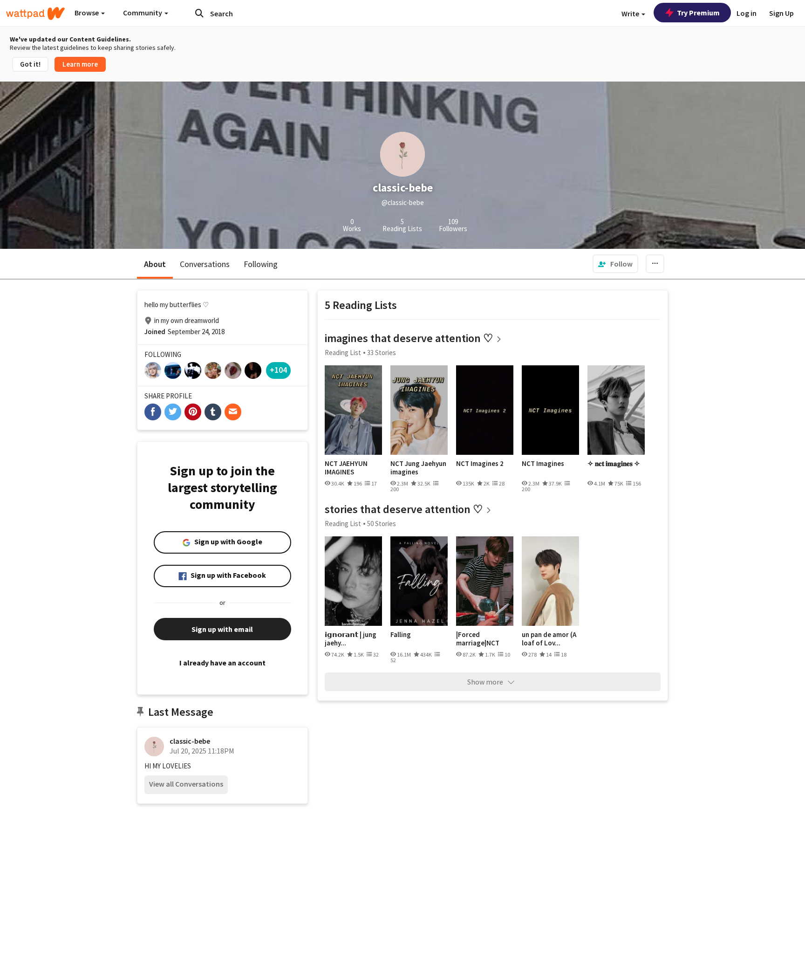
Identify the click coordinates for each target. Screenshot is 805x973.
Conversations (205, 264)
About (155, 264)
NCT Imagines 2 (480, 463)
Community (143, 12)
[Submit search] (199, 13)
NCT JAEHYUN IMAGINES (346, 467)
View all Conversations (186, 783)
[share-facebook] (152, 412)
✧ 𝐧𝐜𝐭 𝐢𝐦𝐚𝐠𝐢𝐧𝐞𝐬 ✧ (613, 463)
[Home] (35, 13)
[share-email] (233, 412)
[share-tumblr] (213, 412)
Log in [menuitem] (747, 13)
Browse (87, 12)
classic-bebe (190, 741)
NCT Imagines (543, 463)
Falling (400, 634)
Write (631, 13)
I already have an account (222, 662)
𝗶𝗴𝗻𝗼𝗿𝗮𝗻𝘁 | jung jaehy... (350, 638)
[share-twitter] (172, 412)
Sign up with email (222, 629)
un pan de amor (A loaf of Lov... (549, 638)
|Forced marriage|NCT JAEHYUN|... (477, 638)
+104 (278, 369)
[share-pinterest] (192, 412)
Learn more (80, 64)
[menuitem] (615, 263)
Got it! (30, 64)
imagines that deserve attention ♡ (409, 338)
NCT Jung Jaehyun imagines (418, 467)
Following (261, 264)
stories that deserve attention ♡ (404, 509)
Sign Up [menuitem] (781, 13)
